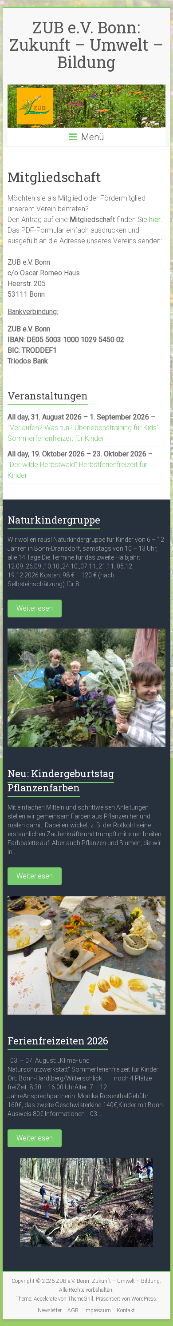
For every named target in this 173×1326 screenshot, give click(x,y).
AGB (73, 1310)
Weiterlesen (34, 608)
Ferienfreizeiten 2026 (58, 1040)
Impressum (97, 1310)
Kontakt (126, 1310)
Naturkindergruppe (54, 519)
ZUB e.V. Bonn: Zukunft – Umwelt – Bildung (86, 44)
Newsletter (50, 1310)
